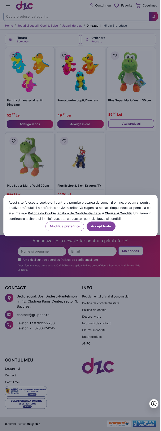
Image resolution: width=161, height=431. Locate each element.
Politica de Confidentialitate (79, 213)
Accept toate (101, 226)
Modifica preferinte (65, 226)
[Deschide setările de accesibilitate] (153, 403)
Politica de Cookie (42, 213)
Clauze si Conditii (118, 213)
